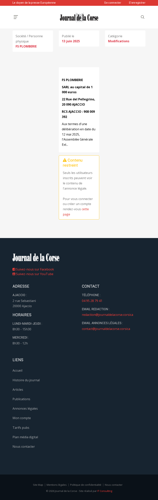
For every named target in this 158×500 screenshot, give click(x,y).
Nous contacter (24, 446)
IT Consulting (104, 491)
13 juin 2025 (71, 41)
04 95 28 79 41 (92, 301)
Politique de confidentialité (85, 484)
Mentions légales (57, 484)
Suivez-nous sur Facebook (34, 269)
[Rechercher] (142, 17)
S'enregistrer (137, 3)
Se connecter (112, 3)
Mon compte (22, 418)
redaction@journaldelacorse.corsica (107, 315)
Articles (18, 389)
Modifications (118, 41)
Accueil (17, 370)
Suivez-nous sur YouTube (34, 274)
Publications (21, 399)
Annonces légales (25, 408)
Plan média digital (25, 437)
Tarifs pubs (21, 427)
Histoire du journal (26, 380)
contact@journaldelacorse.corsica (106, 329)
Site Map (38, 484)
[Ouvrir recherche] (16, 17)
